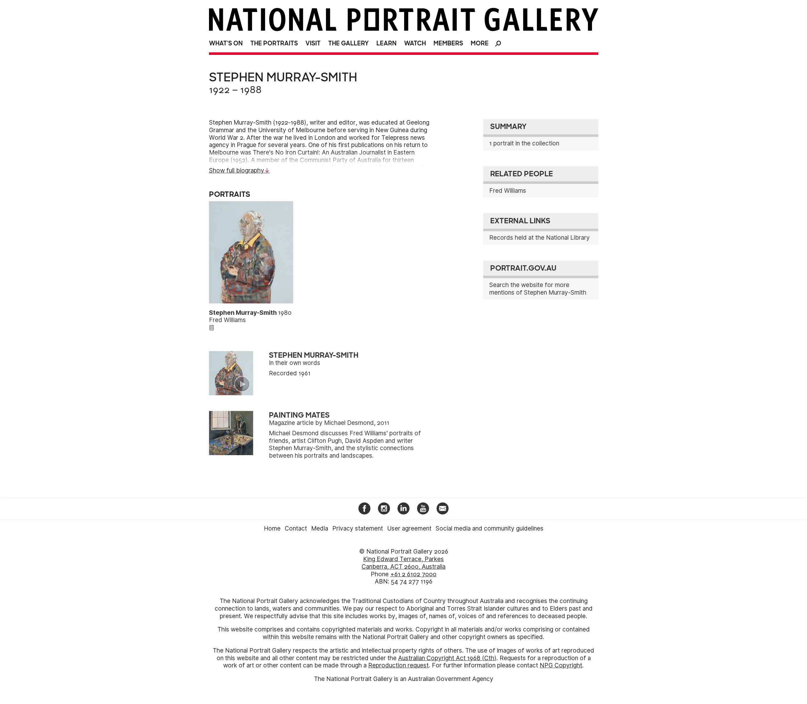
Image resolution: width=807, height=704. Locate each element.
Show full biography (236, 170)
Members (448, 43)
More (480, 43)
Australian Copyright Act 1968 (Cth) (447, 658)
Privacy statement (357, 528)
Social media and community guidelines (489, 528)
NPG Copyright (561, 665)
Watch (415, 43)
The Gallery (348, 43)
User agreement (409, 528)
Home (272, 528)
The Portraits (274, 43)
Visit (313, 43)
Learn (386, 43)
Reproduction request (398, 665)
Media (319, 528)
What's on (226, 43)
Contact (296, 528)
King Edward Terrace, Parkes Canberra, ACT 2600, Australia (403, 562)
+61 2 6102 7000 (413, 574)
